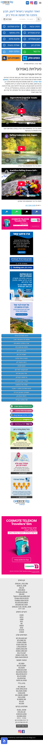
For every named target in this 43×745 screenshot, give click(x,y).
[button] (4, 741)
